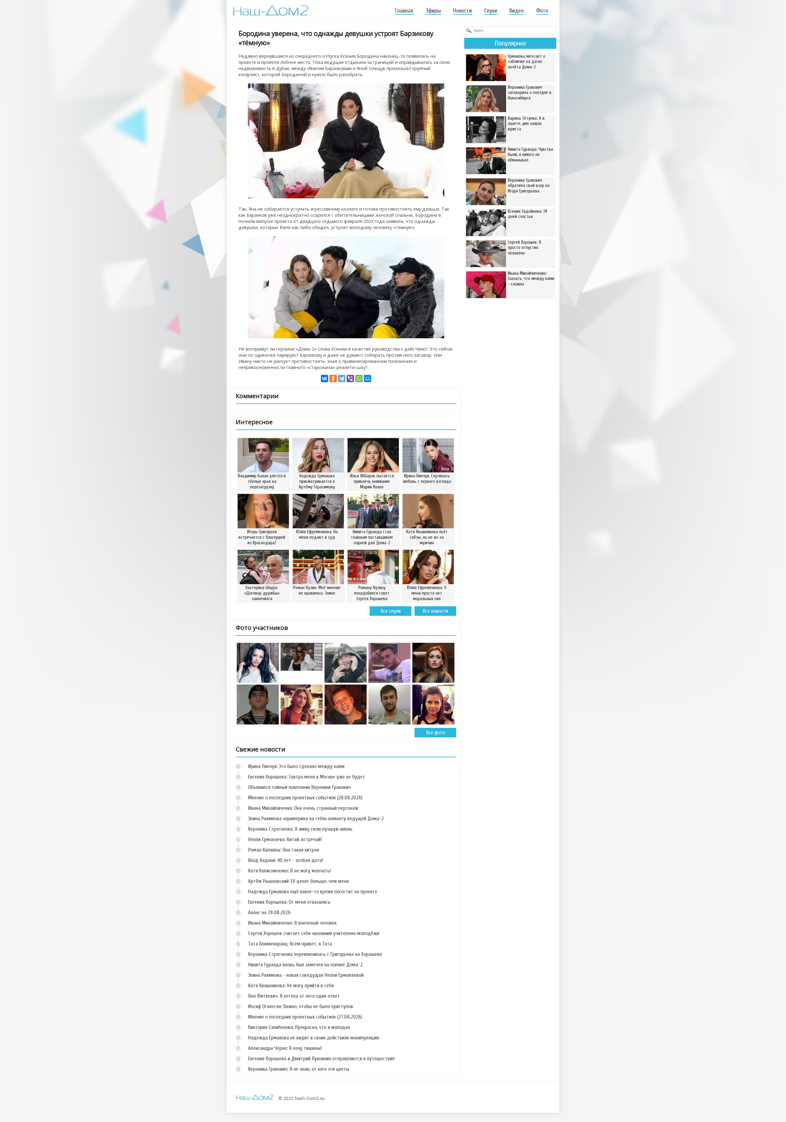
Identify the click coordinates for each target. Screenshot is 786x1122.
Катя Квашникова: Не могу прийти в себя (291, 985)
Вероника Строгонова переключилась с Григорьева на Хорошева (315, 954)
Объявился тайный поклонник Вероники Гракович (299, 787)
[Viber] (350, 378)
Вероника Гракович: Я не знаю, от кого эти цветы (298, 1069)
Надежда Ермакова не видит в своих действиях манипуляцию (313, 1038)
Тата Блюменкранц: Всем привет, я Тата (290, 944)
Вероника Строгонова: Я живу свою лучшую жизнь (300, 829)
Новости (462, 10)
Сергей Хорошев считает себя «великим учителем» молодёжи (313, 933)
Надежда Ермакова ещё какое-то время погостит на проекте (312, 892)
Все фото (435, 733)
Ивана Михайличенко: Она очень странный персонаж (303, 808)
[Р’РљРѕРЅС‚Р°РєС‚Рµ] (324, 378)
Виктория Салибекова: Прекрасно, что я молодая (299, 1027)
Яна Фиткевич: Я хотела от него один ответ (294, 996)
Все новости (435, 611)
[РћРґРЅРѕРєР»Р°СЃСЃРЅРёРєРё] (333, 378)
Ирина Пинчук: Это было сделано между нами (296, 766)
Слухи (490, 10)
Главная (404, 10)
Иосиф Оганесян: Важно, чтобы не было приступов (300, 1006)
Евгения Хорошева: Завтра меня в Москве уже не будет (306, 777)
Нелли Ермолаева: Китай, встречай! (285, 839)
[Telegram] (341, 378)
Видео (516, 10)
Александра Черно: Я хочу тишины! (285, 1048)
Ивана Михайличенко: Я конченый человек (292, 923)
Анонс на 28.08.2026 (269, 912)
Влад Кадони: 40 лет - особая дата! (285, 860)
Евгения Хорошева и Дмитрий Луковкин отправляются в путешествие (321, 1059)
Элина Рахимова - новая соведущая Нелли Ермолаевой (306, 975)
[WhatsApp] (359, 378)
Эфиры (433, 10)
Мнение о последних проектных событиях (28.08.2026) (305, 798)
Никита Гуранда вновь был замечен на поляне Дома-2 (305, 965)
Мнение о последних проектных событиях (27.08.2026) (305, 1017)
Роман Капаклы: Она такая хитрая (283, 850)
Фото (542, 10)
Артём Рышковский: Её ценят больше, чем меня (298, 881)
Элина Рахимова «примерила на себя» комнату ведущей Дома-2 (316, 818)
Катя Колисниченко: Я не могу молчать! (289, 871)
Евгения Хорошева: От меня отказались (289, 902)
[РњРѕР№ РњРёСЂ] (367, 378)
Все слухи (391, 611)
